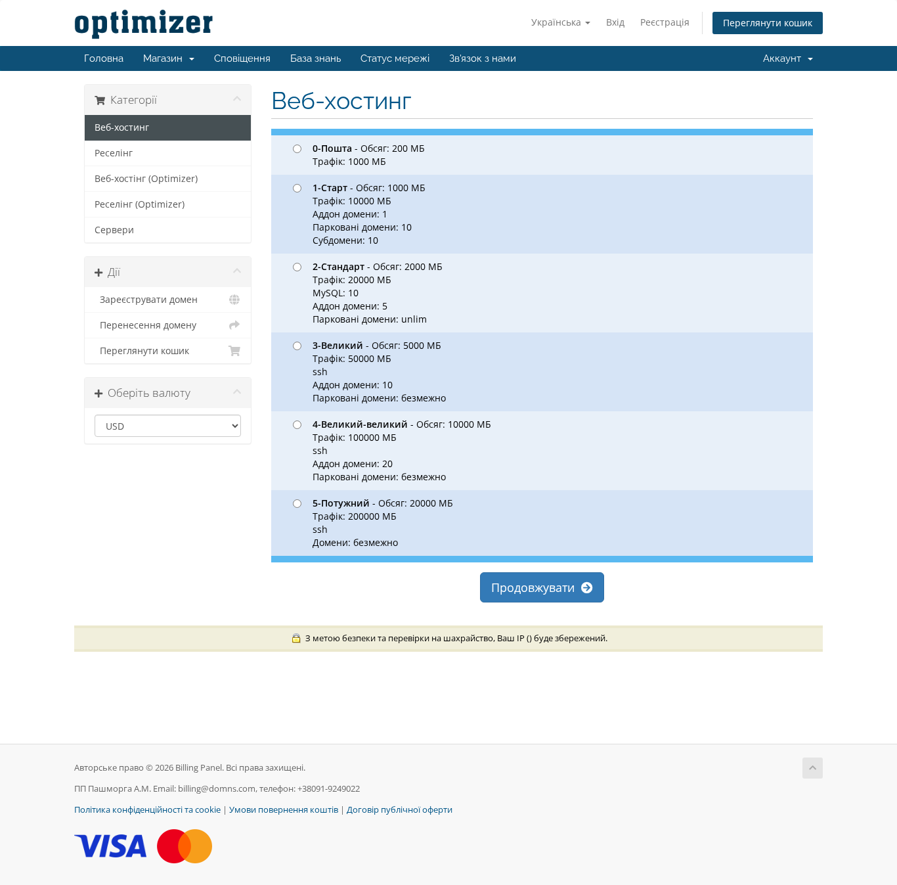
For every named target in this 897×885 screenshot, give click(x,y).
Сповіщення (242, 58)
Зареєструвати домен (146, 300)
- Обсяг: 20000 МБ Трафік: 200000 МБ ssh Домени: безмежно (383, 523)
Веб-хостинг (122, 127)
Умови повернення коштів (283, 809)
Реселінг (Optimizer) (140, 204)
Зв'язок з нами (482, 58)
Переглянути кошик (767, 22)
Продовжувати (536, 587)
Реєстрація (664, 22)
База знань (315, 58)
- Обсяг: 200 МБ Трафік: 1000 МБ (369, 155)
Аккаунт (784, 58)
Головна (103, 58)
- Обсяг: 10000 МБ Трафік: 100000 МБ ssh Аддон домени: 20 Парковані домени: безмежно (402, 450)
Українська (557, 22)
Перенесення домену (145, 325)
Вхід (615, 22)
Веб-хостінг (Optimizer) (146, 179)
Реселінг (114, 153)
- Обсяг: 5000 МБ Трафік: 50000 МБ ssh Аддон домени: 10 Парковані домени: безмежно (379, 371)
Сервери (114, 230)
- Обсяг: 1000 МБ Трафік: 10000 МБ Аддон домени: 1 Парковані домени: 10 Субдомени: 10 (369, 213)
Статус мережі (395, 58)
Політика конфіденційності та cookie (147, 809)
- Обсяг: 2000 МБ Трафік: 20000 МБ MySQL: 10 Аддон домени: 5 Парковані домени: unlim (378, 292)
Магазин (165, 58)
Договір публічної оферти (399, 809)
